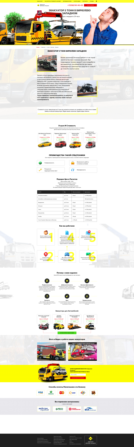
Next (64, 352)
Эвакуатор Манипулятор (42, 439)
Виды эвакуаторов (73, 439)
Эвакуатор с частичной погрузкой (43, 316)
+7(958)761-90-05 (75, 5)
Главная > (38, 47)
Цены (71, 441)
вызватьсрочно (60, 140)
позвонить (44, 321)
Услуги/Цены (77, 1)
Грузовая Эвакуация (58, 316)
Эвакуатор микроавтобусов (59, 439)
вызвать (74, 321)
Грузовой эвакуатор (58, 442)
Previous (38, 352)
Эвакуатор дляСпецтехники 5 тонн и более (90, 133)
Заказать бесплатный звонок (78, 377)
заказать (90, 321)
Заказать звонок (90, 5)
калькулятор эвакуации (67, 333)
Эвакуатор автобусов (58, 438)
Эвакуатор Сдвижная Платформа (75, 316)
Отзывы (92, 1)
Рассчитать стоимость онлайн (53, 1)
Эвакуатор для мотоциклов (42, 441)
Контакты (85, 1)
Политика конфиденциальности (60, 444)
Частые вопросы (40, 438)
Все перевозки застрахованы (75, 444)
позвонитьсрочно (90, 140)
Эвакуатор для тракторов (59, 441)
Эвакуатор (39, 1)
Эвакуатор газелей (57, 436)
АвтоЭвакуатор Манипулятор (90, 316)
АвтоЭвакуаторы (67, 1)
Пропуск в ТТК (72, 436)
